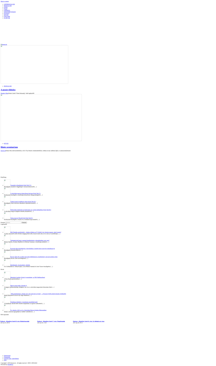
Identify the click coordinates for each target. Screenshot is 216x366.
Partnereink (7, 357)
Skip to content (5, 1)
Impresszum (7, 355)
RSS (5, 360)
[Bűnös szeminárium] (41, 140)
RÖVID (6, 15)
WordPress (10, 364)
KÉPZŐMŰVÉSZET (10, 12)
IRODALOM (7, 6)
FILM (5, 9)
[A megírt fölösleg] (34, 83)
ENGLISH (7, 16)
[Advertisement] (51, 32)
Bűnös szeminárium (9, 147)
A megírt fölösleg (8, 90)
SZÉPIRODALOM (9, 4)
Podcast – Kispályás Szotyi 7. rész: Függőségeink (51, 321)
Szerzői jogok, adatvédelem (11, 358)
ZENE (6, 7)
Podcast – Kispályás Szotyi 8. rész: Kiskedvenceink (14, 321)
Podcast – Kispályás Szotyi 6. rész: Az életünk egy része (88, 321)
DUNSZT (7, 13)
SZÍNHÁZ (7, 10)
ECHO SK (7, 18)
